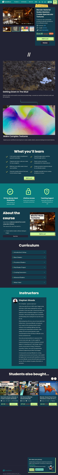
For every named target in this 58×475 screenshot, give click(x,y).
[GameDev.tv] (6, 2)
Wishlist (45, 43)
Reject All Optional (39, 469)
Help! (36, 1)
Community (23, 1)
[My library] (39, 2)
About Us (31, 1)
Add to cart (45, 38)
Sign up (55, 2)
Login (50, 2)
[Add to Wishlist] (37, 382)
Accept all (31, 469)
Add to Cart (33, 404)
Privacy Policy (32, 465)
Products (16, 1)
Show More (15, 236)
